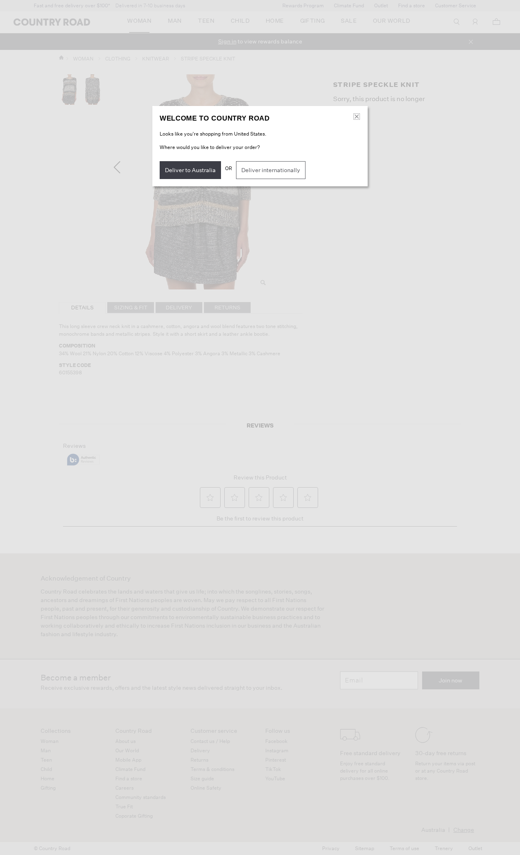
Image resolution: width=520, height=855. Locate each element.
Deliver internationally (270, 170)
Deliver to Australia (190, 170)
